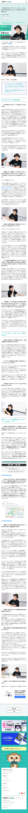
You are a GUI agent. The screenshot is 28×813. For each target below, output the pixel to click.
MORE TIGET (5, 787)
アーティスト (5, 18)
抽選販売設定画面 (7, 475)
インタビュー (7, 21)
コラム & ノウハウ (7, 781)
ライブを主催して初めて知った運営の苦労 (15, 87)
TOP (2, 21)
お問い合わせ (5, 773)
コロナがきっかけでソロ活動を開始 (13, 84)
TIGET (4, 785)
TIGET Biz (5, 789)
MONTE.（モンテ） (6, 188)
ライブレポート (6, 779)
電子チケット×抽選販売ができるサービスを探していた (15, 90)
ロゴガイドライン (6, 805)
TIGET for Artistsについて (8, 771)
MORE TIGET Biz (6, 790)
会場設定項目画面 (7, 521)
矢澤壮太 (10, 43)
